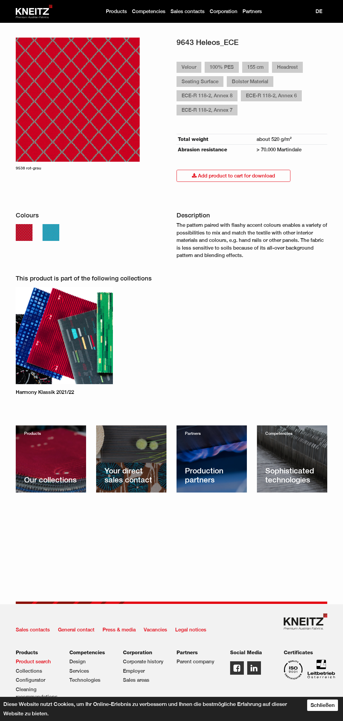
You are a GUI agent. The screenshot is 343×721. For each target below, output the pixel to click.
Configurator (30, 680)
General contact (76, 629)
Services (79, 671)
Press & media (119, 629)
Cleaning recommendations (37, 693)
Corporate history (143, 661)
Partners (252, 11)
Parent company (195, 661)
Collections (29, 671)
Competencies (148, 11)
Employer (134, 671)
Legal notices (190, 629)
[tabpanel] (78, 104)
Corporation (223, 11)
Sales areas (136, 680)
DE (319, 11)
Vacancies (155, 629)
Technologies (84, 680)
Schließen (323, 705)
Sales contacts (187, 11)
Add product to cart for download (236, 175)
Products (116, 11)
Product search (33, 661)
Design (77, 661)
